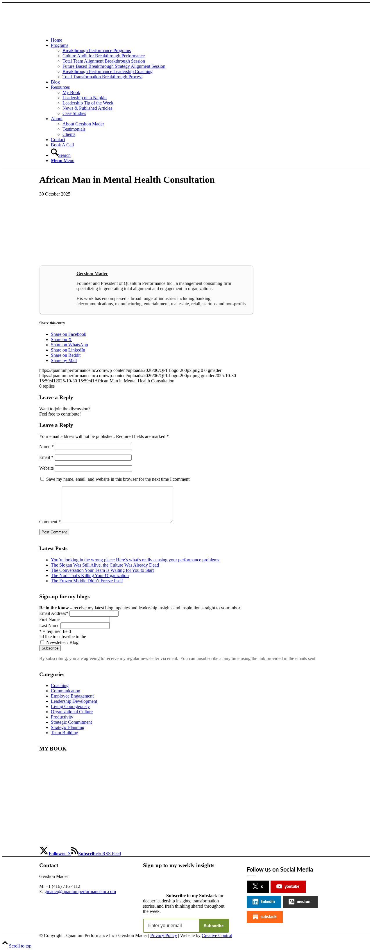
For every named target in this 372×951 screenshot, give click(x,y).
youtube (292, 887)
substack (268, 917)
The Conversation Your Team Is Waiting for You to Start (102, 570)
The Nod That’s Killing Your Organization (90, 575)
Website (46, 468)
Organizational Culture (72, 711)
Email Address (53, 613)
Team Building (64, 732)
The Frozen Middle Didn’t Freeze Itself (87, 580)
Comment (50, 521)
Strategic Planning (67, 727)
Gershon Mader (92, 273)
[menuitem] (192, 40)
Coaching (60, 685)
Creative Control (217, 935)
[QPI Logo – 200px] (82, 30)
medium (304, 902)
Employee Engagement (72, 695)
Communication (65, 690)
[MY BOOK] (68, 843)
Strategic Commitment (71, 722)
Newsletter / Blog (62, 642)
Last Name (49, 625)
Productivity (62, 716)
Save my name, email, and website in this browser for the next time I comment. (118, 479)
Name (46, 446)
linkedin (268, 902)
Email (46, 457)
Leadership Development (74, 701)
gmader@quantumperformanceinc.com (80, 891)
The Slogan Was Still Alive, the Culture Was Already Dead (105, 565)
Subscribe (214, 925)
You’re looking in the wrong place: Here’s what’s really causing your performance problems (135, 559)
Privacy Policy (163, 935)
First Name (49, 619)
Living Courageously (70, 706)
